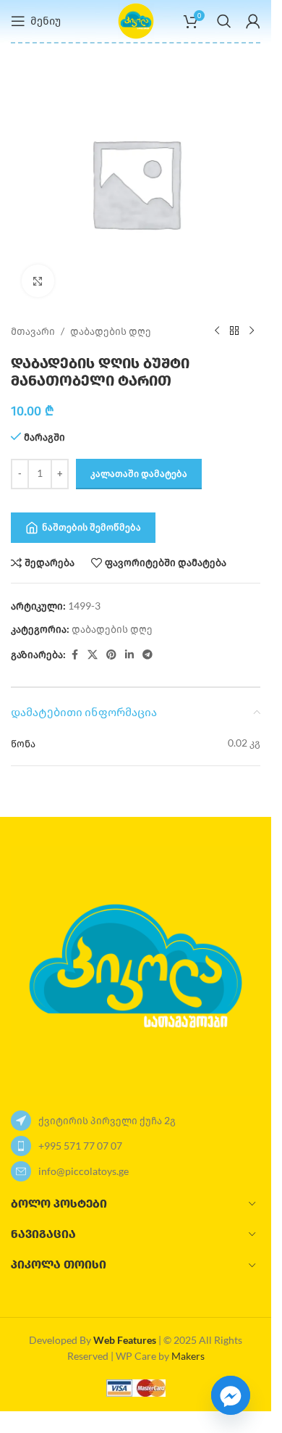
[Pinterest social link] (111, 655)
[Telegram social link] (147, 655)
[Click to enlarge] (38, 281)
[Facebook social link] (74, 655)
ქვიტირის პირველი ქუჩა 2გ (107, 1120)
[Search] (224, 21)
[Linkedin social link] (129, 655)
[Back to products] (234, 331)
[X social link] (92, 655)
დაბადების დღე (110, 331)
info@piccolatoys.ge (83, 1171)
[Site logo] (136, 20)
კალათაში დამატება (138, 473)
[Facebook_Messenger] (230, 1395)
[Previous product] (217, 331)
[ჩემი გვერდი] (253, 21)
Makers (188, 1356)
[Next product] (251, 331)
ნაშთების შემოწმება (91, 527)
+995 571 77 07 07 (80, 1145)
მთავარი (33, 331)
